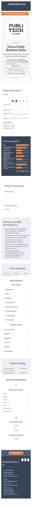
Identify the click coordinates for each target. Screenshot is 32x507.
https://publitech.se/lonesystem (16, 67)
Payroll (16, 43)
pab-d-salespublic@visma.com (16, 71)
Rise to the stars (28, 460)
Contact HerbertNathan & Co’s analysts (17, 78)
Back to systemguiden (16, 14)
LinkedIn (22, 460)
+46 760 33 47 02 (12, 485)
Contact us (16, 453)
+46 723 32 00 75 (12, 494)
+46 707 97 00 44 (12, 476)
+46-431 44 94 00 (21, 64)
